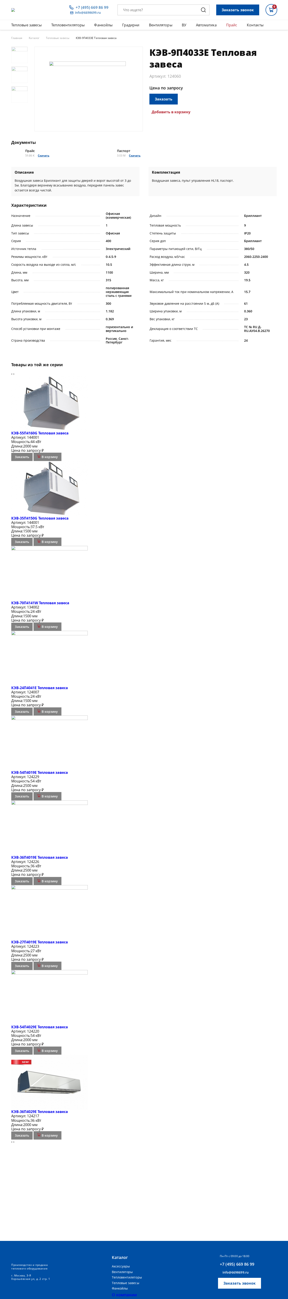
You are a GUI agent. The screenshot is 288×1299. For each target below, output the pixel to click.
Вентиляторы (160, 25)
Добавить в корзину (171, 111)
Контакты (255, 25)
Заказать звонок (238, 9)
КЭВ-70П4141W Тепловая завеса (40, 602)
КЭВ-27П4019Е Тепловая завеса (39, 942)
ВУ (184, 25)
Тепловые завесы (26, 25)
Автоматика (206, 25)
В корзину (49, 457)
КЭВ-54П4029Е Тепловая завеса (39, 1026)
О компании (124, 1294)
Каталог (34, 38)
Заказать (163, 99)
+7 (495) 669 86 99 (92, 7)
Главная (16, 38)
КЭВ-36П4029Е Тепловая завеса (39, 1111)
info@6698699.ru (88, 13)
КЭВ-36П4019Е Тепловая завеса (39, 857)
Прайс (231, 25)
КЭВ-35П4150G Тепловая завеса (40, 518)
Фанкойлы (103, 25)
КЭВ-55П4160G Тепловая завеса (40, 433)
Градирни (131, 25)
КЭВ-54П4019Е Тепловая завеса (39, 772)
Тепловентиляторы (68, 25)
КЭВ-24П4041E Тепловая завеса (39, 687)
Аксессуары (121, 1266)
